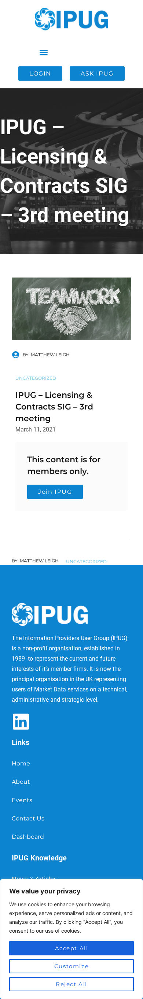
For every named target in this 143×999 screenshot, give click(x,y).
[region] (71, 939)
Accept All (71, 948)
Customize (71, 966)
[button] (43, 52)
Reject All (71, 984)
